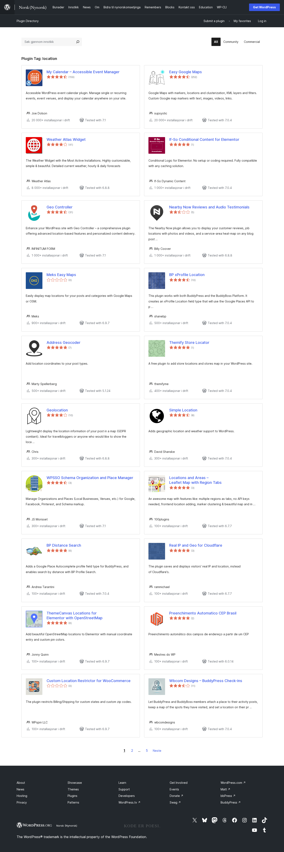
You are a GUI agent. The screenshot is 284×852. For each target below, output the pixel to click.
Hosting (22, 796)
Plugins (72, 796)
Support (124, 789)
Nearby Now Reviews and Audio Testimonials (209, 207)
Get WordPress (264, 7)
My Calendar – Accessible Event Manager (83, 72)
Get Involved (179, 782)
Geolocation (57, 410)
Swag (175, 802)
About (21, 782)
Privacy (22, 802)
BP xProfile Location (187, 274)
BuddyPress (231, 802)
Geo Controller (60, 207)
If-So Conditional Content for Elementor (204, 139)
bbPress (228, 796)
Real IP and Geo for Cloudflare (195, 545)
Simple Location (183, 410)
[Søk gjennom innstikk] (78, 42)
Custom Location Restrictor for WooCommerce (89, 681)
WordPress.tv (130, 802)
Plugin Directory (28, 21)
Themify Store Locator (189, 342)
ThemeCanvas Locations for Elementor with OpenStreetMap (74, 615)
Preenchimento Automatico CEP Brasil (202, 613)
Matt (225, 789)
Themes (73, 789)
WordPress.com (233, 782)
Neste (157, 750)
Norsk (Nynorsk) (66, 825)
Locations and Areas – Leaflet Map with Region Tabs (195, 480)
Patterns (73, 802)
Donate (176, 796)
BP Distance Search (64, 545)
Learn (122, 782)
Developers (127, 796)
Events (174, 789)
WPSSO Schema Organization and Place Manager (90, 478)
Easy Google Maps (185, 72)
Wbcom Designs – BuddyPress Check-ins (205, 681)
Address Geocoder (63, 342)
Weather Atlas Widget (66, 139)
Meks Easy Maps (61, 274)
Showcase (75, 782)
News (20, 789)
